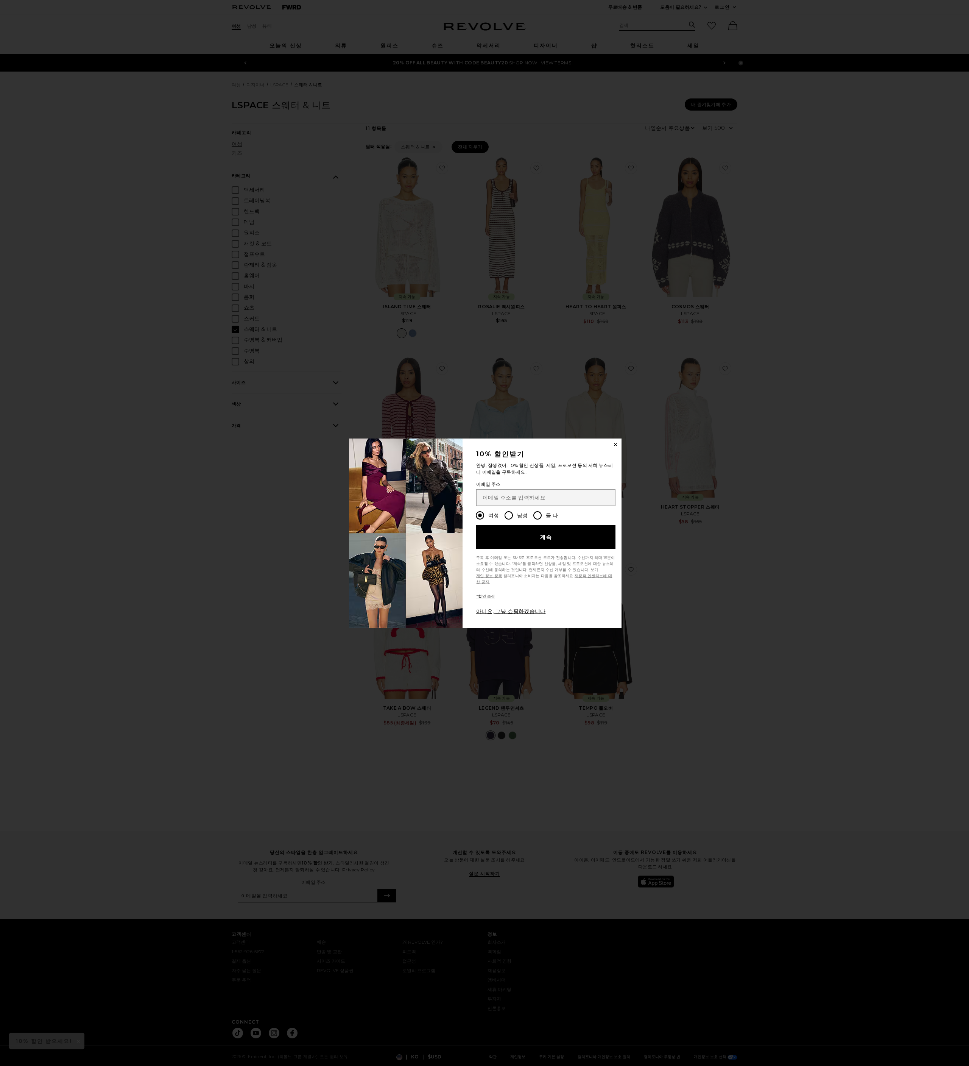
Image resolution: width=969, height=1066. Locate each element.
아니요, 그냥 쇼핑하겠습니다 (511, 611)
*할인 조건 (485, 596)
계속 (546, 537)
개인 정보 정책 (489, 575)
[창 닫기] (615, 445)
